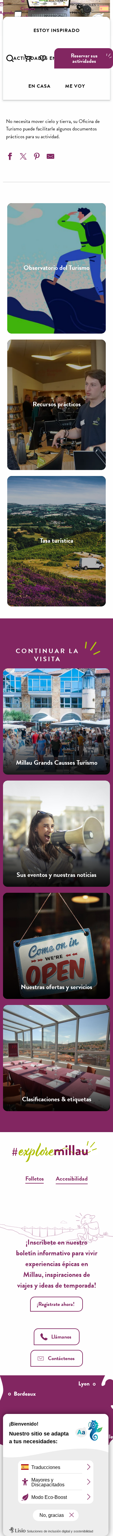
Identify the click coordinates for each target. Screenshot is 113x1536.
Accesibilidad (72, 1178)
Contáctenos (61, 1358)
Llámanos (61, 1337)
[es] (103, 8)
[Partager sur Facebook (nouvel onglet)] (9, 157)
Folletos (34, 1178)
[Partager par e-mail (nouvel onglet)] (50, 157)
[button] (10, 58)
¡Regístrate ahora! (56, 1304)
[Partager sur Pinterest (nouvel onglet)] (36, 157)
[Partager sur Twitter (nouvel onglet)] (23, 157)
